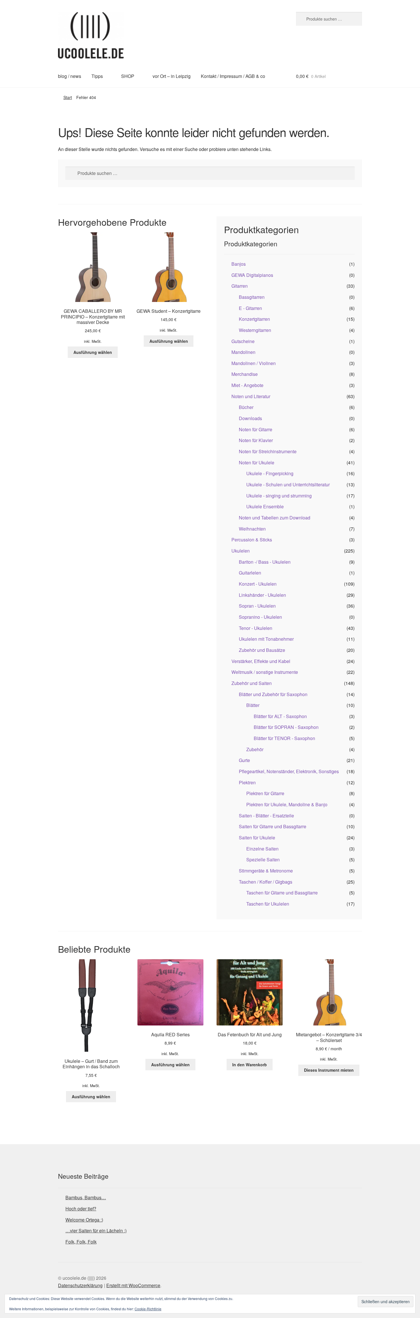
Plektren (247, 782)
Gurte (244, 760)
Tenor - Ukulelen (255, 628)
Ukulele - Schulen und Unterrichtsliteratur (288, 484)
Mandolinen (243, 352)
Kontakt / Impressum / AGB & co (233, 76)
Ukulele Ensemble (265, 506)
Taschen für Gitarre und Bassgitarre (282, 892)
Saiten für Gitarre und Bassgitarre (272, 826)
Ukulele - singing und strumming (279, 495)
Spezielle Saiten (263, 859)
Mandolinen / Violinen (253, 363)
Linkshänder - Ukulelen (262, 595)
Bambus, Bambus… (85, 1197)
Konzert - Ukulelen (258, 584)
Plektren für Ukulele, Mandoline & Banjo (286, 804)
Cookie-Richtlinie (148, 1308)
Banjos (238, 264)
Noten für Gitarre (255, 429)
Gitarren (239, 286)
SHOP (127, 76)
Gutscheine (243, 341)
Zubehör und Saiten (251, 683)
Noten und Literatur (250, 396)
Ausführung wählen (92, 352)
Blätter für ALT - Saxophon (280, 716)
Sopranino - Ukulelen (260, 617)
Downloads (250, 418)
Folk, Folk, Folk (81, 1241)
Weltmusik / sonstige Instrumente (264, 672)
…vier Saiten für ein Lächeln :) (96, 1230)
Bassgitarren (252, 297)
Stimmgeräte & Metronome (266, 870)
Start (67, 97)
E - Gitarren (250, 308)
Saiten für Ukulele (257, 837)
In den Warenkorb (249, 1064)
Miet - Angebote (247, 385)
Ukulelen (240, 550)
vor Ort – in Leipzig (172, 76)
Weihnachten (252, 528)
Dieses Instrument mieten (329, 1070)
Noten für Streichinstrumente (268, 451)
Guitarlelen (250, 572)
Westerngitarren (255, 330)
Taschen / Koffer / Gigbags (265, 881)
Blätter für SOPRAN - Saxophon (286, 727)
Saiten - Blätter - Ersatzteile (266, 815)
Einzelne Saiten (262, 848)
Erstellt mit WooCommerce (133, 1285)
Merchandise (244, 374)
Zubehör (254, 749)
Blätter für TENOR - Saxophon (284, 738)
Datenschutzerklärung (80, 1285)
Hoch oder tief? (80, 1208)
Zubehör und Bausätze (262, 650)
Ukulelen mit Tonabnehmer (266, 639)
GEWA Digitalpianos (252, 275)
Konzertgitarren (254, 319)
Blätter (252, 705)
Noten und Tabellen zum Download (274, 517)
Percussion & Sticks (251, 539)
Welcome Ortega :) (84, 1219)
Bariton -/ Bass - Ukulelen (265, 562)
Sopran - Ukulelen (257, 605)
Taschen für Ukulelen (267, 903)
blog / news (69, 76)
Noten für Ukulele (256, 462)
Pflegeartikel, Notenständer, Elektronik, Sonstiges (289, 771)
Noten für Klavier (256, 440)
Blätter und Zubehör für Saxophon (273, 694)
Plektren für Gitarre (265, 793)
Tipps (97, 76)
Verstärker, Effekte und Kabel (260, 661)
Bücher (246, 407)
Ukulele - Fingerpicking (269, 473)
